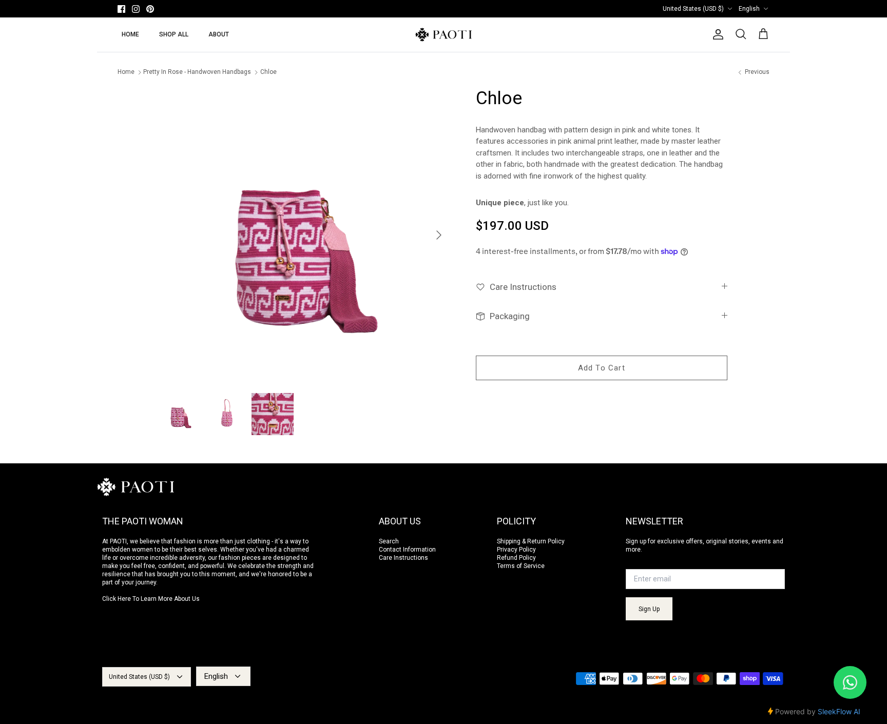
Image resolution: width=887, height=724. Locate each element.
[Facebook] (121, 9)
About (218, 34)
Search (389, 541)
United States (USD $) (693, 8)
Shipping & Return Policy (531, 541)
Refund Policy (516, 557)
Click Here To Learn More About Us (151, 598)
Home (130, 34)
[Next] (442, 235)
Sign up (649, 609)
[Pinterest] (150, 9)
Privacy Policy (516, 549)
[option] (306, 235)
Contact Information (407, 549)
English (749, 8)
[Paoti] (443, 35)
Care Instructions (403, 557)
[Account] (716, 34)
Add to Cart (601, 368)
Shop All (173, 34)
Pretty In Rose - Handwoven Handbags (197, 72)
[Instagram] (136, 9)
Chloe (268, 72)
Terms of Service (521, 566)
